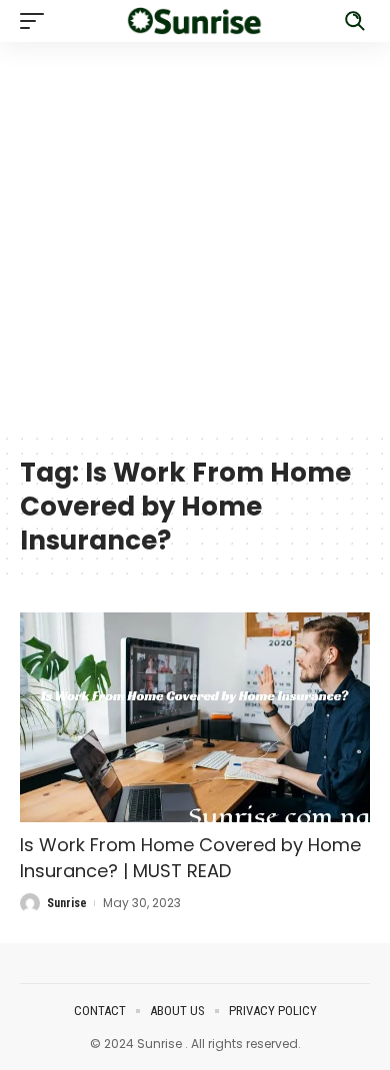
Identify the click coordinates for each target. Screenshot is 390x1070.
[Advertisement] (195, 237)
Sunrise (67, 903)
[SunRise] (195, 20)
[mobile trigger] (37, 21)
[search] (355, 21)
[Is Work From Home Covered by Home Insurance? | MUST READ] (195, 717)
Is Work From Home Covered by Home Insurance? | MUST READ (190, 857)
